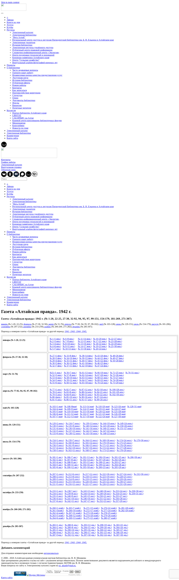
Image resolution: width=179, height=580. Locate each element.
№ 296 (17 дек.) (88, 532)
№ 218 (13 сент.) (90, 477)
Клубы (10, 27)
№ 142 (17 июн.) (90, 431)
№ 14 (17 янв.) (84, 346)
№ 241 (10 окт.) (72, 498)
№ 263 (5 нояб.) (57, 515)
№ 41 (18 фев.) (86, 363)
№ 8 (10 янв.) (69, 344)
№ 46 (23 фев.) (101, 363)
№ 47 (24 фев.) (101, 366)
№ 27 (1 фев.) (56, 356)
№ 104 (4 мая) (56, 409)
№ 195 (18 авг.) (87, 467)
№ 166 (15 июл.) (90, 445)
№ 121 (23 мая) (103, 414)
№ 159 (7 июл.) (73, 440)
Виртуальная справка (11, 167)
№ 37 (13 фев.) (71, 366)
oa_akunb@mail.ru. (67, 565)
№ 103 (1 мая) (56, 406)
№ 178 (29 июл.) (124, 450)
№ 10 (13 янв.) (69, 349)
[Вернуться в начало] (13, 10)
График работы (8, 162)
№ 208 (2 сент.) (57, 477)
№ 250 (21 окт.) (104, 496)
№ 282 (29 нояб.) (126, 510)
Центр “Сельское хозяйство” (25, 60)
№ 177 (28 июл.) (124, 448)
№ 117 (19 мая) (87, 416)
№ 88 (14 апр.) (86, 392)
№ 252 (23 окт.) (104, 501)
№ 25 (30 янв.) (115, 346)
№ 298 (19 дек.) (104, 525)
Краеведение (13, 135)
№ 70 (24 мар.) (101, 383)
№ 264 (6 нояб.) (57, 518)
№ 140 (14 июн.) (90, 426)
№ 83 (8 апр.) (70, 392)
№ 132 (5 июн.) (57, 431)
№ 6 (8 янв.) (68, 339)
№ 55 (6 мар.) (56, 383)
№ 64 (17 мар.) (86, 380)
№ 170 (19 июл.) (107, 443)
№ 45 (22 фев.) (101, 361)
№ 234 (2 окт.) (56, 493)
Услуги (10, 25)
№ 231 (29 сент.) (124, 484)
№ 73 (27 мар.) (117, 378)
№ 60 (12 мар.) (71, 383)
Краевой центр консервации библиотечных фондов (37, 120)
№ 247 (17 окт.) (88, 501)
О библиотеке (13, 67)
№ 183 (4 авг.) (56, 462)
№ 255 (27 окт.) (120, 496)
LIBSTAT (16, 115)
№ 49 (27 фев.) (117, 358)
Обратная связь (8, 170)
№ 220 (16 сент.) (90, 482)
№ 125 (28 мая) (118, 411)
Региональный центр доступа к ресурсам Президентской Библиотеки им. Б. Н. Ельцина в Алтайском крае (63, 40)
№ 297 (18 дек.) (88, 535)
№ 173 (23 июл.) (107, 450)
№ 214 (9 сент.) (73, 479)
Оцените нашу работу (22, 72)
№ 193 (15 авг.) (87, 462)
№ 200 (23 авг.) (103, 467)
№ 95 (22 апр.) (101, 394)
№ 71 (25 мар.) (117, 372)
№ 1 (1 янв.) (55, 339)
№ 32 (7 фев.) (56, 366)
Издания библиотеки (22, 45)
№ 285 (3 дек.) (56, 530)
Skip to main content (10, 2)
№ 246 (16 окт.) (88, 498)
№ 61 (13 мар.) (86, 372)
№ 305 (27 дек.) (120, 530)
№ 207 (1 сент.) (57, 474)
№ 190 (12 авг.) (71, 467)
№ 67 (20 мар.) (101, 375)
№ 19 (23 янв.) (100, 346)
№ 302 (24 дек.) (104, 535)
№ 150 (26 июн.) (125, 426)
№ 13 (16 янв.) (84, 344)
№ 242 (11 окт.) (72, 501)
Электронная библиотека (24, 35)
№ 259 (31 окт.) (136, 493)
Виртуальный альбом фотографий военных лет (34, 62)
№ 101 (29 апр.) (116, 392)
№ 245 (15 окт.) (88, 496)
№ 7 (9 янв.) (68, 341)
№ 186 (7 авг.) (70, 457)
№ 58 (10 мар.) (71, 378)
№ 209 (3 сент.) (57, 479)
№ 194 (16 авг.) (87, 465)
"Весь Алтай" (18, 37)
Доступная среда (20, 78)
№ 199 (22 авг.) (103, 465)
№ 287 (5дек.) (56, 535)
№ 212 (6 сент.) (73, 474)
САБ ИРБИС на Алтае (23, 118)
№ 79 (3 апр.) (56, 394)
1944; (79, 331)
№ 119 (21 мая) (103, 409)
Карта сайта (12, 138)
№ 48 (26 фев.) (117, 356)
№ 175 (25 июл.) (124, 443)
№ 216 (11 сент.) (73, 484)
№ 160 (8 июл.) (73, 443)
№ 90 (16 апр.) (86, 397)
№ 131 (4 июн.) (57, 428)
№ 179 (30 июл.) (141, 440)
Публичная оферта (21, 83)
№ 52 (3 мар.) (56, 375)
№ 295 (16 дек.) (88, 530)
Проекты (11, 65)
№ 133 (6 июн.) (57, 433)
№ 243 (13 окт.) (88, 491)
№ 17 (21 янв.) (100, 341)
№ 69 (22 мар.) (101, 380)
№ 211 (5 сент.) (57, 484)
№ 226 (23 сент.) (107, 484)
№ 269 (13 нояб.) (74, 518)
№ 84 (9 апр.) (70, 394)
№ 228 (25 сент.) (124, 477)
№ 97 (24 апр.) (101, 397)
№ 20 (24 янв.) (100, 349)
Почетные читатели (21, 108)
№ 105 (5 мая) (56, 411)
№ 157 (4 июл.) (57, 448)
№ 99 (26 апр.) (101, 399)
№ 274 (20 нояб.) (91, 515)
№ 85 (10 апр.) (70, 397)
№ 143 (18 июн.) (90, 433)
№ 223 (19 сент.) (107, 477)
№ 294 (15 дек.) (88, 527)
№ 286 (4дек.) (56, 532)
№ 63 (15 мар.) (86, 378)
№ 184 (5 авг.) (56, 465)
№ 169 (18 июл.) (107, 440)
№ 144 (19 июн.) (108, 423)
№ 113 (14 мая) (87, 406)
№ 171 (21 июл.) (107, 445)
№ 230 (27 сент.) (124, 482)
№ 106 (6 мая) (56, 414)
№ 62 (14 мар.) (86, 375)
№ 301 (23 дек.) (104, 532)
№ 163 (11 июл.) (73, 450)
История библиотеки (22, 80)
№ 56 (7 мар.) (70, 372)
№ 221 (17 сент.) (90, 484)
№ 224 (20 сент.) (107, 479)
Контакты (17, 88)
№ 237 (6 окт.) (56, 501)
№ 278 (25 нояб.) (109, 513)
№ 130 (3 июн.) (57, 426)
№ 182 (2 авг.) (56, 460)
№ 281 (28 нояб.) (126, 508)
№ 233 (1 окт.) (56, 491)
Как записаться (19, 90)
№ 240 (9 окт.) (71, 496)
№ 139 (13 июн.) (90, 423)
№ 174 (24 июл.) (124, 440)
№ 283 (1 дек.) (56, 525)
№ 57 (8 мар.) (70, 375)
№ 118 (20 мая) (103, 406)
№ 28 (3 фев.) (56, 358)
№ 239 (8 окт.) (71, 493)
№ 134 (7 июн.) (73, 423)
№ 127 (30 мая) (118, 416)
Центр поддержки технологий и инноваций (33, 55)
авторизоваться (51, 553)
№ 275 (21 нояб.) (91, 518)
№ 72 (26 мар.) (117, 375)
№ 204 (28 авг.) (119, 465)
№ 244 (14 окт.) (88, 493)
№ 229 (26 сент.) (124, 479)
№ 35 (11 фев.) (70, 361)
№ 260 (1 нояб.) (57, 508)
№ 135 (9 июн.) (73, 426)
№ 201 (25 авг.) (119, 457)
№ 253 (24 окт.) (120, 491)
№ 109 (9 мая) (70, 409)
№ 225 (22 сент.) (107, 482)
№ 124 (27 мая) (118, 409)
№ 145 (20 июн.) (108, 426)
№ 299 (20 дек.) (104, 527)
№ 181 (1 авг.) (56, 457)
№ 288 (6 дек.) (71, 525)
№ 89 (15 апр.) (86, 394)
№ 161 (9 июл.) (73, 445)
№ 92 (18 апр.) (101, 389)
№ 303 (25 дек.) (120, 525)
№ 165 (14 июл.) (90, 443)
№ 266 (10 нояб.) (74, 510)
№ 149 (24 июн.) (125, 423)
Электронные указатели (23, 42)
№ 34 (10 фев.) (71, 358)
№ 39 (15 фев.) (86, 358)
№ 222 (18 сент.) (107, 474)
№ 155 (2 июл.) (57, 443)
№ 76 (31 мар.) (132, 372)
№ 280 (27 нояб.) (109, 518)
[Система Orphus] (64, 575)
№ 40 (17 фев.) (86, 361)
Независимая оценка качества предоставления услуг (37, 75)
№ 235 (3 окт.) (56, 496)
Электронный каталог (22, 32)
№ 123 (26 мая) (118, 406)
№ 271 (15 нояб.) (91, 508)
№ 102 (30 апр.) (116, 394)
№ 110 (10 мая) (71, 411)
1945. (84, 331)
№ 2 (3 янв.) (55, 341)
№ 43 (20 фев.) (101, 356)
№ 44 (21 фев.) (101, 358)
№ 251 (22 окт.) (104, 498)
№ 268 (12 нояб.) (74, 515)
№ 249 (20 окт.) (104, 493)
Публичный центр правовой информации (32, 50)
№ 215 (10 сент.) (73, 482)
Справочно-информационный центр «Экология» (35, 52)
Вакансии (17, 105)
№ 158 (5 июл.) (57, 450)
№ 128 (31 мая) (134, 406)
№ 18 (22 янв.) (100, 344)
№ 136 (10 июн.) (73, 428)
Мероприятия (18, 123)
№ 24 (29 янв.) (115, 344)
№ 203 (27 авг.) (119, 462)
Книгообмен (18, 125)
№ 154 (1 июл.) (57, 440)
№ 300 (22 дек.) (104, 530)
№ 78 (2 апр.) (56, 392)
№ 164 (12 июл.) (90, 440)
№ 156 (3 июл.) (57, 445)
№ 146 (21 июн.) (108, 428)
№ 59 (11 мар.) (70, 380)
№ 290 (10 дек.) (72, 530)
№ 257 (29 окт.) (120, 501)
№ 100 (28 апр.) (116, 389)
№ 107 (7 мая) (56, 416)
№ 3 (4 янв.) (55, 344)
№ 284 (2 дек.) (56, 527)
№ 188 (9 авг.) (70, 462)
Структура (17, 95)
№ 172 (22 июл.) (107, 448)
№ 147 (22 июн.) (108, 431)
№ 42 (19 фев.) (86, 366)
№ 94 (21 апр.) (101, 392)
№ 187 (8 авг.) (70, 460)
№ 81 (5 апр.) (56, 399)
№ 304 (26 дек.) (120, 527)
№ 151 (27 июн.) (125, 428)
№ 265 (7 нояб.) (73, 508)
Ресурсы (11, 30)
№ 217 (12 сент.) (90, 474)
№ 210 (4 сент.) (57, 482)
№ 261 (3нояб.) (57, 510)
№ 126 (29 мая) (118, 414)
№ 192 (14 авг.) (87, 460)
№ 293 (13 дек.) (88, 525)
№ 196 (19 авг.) (103, 457)
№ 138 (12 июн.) (73, 433)
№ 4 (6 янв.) (55, 346)
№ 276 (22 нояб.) (109, 508)
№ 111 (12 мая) (71, 414)
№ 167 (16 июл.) (90, 448)
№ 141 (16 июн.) (90, 428)
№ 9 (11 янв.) (69, 346)
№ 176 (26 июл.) (124, 445)
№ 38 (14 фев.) (86, 356)
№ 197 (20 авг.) (103, 460)
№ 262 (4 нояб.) (57, 513)
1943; (73, 331)
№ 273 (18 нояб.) (91, 513)
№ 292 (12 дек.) (72, 535)
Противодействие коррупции (26, 93)
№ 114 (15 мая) (87, 409)
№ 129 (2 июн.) (57, 423)
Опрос (15, 98)
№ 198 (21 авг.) (103, 462)
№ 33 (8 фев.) (70, 356)
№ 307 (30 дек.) (120, 535)
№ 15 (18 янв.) (84, 349)
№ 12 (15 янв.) (84, 341)
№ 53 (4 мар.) (56, 378)
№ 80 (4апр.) (56, 397)
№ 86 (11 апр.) (70, 399)
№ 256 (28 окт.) (120, 498)
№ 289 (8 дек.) (71, 527)
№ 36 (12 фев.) (71, 363)
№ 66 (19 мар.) (101, 372)
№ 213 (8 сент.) (73, 477)
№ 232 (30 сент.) (141, 474)
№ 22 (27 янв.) (115, 339)
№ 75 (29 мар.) (117, 383)
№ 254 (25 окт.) (120, 493)
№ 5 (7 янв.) (55, 349)
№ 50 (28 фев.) (117, 361)
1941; (67, 331)
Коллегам (11, 110)
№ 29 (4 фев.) (56, 361)
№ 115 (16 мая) (87, 411)
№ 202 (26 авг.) (119, 460)
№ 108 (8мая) (70, 406)
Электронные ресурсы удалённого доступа (32, 47)
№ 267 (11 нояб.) (74, 513)
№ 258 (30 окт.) (136, 491)
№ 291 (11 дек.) (72, 532)
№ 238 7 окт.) (71, 491)
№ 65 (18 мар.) (86, 383)
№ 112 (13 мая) (71, 416)
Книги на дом (13, 22)
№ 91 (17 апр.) (86, 399)
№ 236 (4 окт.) (56, 498)
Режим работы (19, 85)
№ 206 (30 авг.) (135, 457)
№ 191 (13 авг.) (87, 457)
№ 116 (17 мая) (87, 414)
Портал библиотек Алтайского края (29, 113)
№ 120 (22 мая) (103, 411)
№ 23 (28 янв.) (115, 341)
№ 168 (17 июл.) (90, 450)
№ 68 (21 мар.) (101, 378)
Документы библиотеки (23, 100)
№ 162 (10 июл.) (73, 448)
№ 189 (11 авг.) (71, 465)
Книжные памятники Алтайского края (30, 57)
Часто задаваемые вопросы (25, 70)
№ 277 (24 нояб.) (109, 510)
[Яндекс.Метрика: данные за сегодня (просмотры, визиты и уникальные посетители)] (36, 575)
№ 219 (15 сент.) (90, 479)
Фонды (15, 103)
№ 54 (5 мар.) (56, 380)
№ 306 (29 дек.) (120, 532)
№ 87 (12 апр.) (86, 389)
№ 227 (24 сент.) (124, 474)
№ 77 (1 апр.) (56, 389)
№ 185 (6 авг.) (56, 467)
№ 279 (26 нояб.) (109, 515)
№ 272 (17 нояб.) (91, 510)
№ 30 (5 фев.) (56, 363)
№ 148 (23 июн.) (108, 433)
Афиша (10, 20)
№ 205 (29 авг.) (119, 467)
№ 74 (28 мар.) (117, 380)
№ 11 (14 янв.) (84, 339)
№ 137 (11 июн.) (73, 431)
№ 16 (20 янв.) (100, 339)
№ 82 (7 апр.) (70, 389)
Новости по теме (20, 128)
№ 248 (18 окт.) (104, 491)
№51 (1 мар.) (56, 372)
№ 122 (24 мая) (103, 416)
